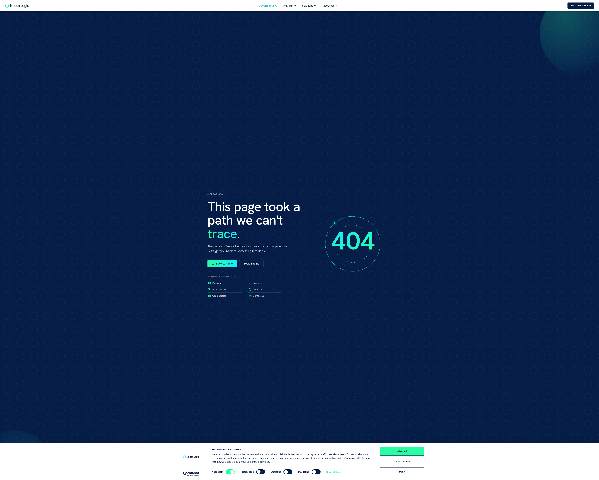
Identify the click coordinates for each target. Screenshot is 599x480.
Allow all (402, 451)
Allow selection (402, 461)
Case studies (217, 296)
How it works (217, 289)
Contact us (257, 296)
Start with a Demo (581, 5)
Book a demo (251, 263)
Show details (333, 472)
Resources (328, 5)
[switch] (260, 471)
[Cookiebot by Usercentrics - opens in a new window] (191, 474)
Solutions (307, 5)
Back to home (222, 263)
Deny (402, 471)
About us (255, 289)
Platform (288, 5)
